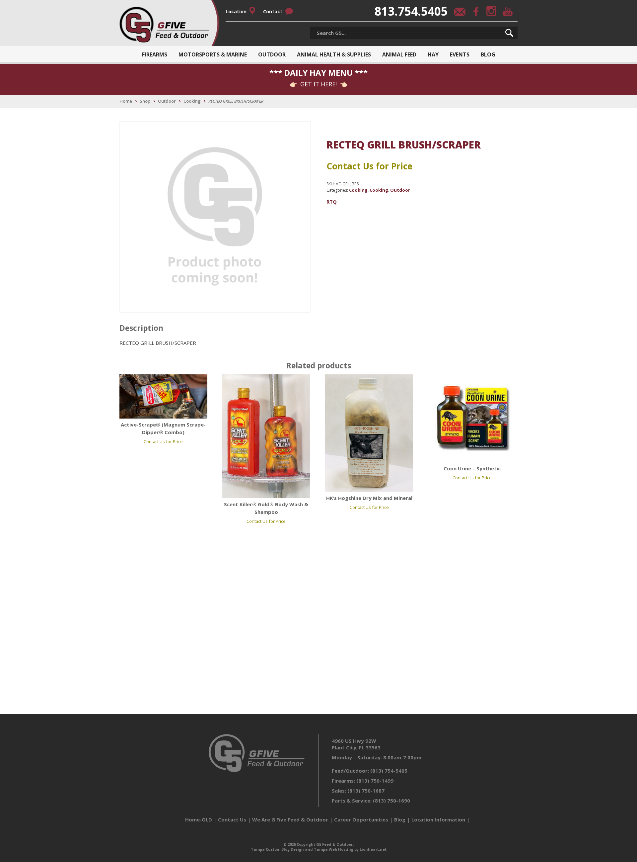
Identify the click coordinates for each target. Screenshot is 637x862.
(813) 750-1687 (366, 790)
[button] (509, 33)
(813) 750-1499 (374, 780)
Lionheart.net (373, 849)
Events (459, 54)
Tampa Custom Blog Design (277, 849)
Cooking (192, 101)
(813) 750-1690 (391, 800)
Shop (145, 101)
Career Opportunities (361, 819)
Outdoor (272, 54)
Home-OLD (198, 819)
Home (125, 101)
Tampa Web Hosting (333, 849)
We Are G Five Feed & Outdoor (290, 819)
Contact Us (232, 819)
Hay (433, 54)
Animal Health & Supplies (334, 54)
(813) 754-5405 (388, 770)
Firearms (154, 54)
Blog (488, 54)
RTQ (331, 201)
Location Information (438, 819)
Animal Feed (399, 54)
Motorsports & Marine (212, 54)
